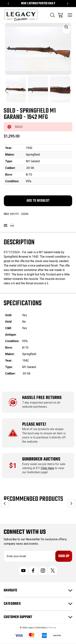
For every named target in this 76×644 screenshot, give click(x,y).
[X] (52, 570)
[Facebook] (33, 570)
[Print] (12, 225)
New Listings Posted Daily (38, 3)
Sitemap (52, 627)
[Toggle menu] (70, 15)
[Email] (5, 225)
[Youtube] (23, 570)
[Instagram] (43, 570)
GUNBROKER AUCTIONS (41, 459)
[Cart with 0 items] (60, 15)
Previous (6, 88)
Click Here (47, 468)
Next (69, 88)
